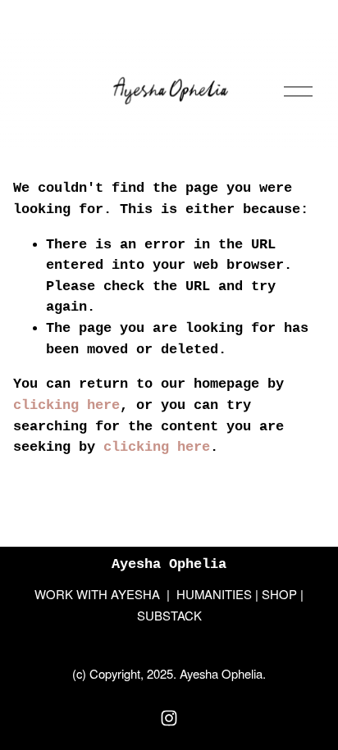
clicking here (66, 405)
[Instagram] (169, 718)
